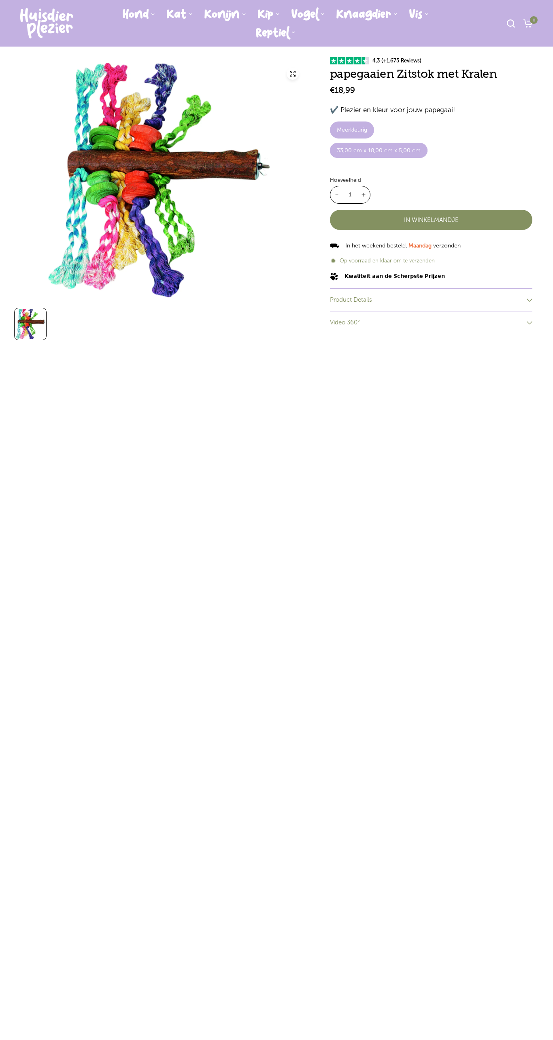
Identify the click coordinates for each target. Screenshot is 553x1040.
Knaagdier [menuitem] (363, 14)
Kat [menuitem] (176, 14)
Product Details (351, 299)
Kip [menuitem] (265, 14)
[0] (526, 23)
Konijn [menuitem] (222, 14)
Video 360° (345, 322)
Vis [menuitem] (415, 14)
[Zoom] (293, 74)
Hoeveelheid (345, 180)
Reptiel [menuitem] (272, 33)
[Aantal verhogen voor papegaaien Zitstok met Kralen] (363, 194)
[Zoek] (511, 23)
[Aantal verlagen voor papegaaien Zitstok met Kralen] (336, 194)
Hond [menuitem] (136, 14)
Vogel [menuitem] (304, 14)
